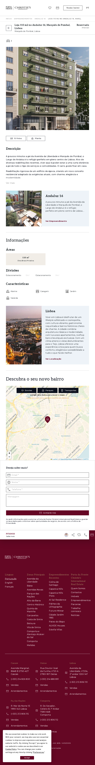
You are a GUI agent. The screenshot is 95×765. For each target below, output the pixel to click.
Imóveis (75, 596)
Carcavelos (32, 615)
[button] (87, 8)
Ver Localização (53, 359)
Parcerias (76, 604)
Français (9, 587)
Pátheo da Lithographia (55, 605)
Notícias (75, 615)
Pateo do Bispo (57, 622)
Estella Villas (55, 629)
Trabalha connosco (76, 609)
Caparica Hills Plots (56, 594)
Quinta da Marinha (32, 610)
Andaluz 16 (40, 19)
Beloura (31, 623)
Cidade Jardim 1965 (56, 616)
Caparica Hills (56, 589)
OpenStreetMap (66, 459)
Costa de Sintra (35, 619)
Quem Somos (78, 588)
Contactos (76, 592)
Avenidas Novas (35, 590)
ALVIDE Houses (57, 625)
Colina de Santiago (54, 583)
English (9, 583)
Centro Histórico (35, 604)
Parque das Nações (33, 595)
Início (9, 19)
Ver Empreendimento (56, 221)
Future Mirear (56, 611)
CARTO (86, 459)
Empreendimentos (23, 19)
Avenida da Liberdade (32, 580)
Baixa (30, 586)
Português (10, 579)
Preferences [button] (38, 752)
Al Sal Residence (57, 600)
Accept (27, 758)
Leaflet (55, 459)
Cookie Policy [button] (11, 749)
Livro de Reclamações (52, 748)
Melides (31, 645)
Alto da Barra (34, 600)
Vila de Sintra (34, 627)
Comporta (32, 641)
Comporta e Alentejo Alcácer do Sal (35, 634)
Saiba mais (10, 536)
